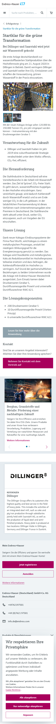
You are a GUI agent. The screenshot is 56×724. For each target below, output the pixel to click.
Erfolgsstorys (12, 23)
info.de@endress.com (18, 621)
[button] (28, 564)
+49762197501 (16, 604)
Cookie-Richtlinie (13, 690)
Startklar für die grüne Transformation (21, 28)
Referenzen (13, 492)
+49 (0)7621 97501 (18, 613)
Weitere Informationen (18, 440)
